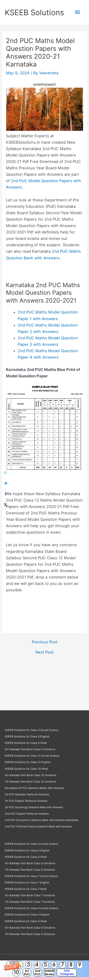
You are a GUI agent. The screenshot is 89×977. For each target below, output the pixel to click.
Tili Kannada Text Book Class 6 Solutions (30, 934)
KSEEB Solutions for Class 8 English (27, 850)
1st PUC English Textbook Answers (26, 800)
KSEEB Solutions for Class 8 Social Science (31, 843)
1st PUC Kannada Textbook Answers (27, 794)
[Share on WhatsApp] (5, 472)
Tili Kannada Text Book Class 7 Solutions (30, 901)
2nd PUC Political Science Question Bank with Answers (38, 826)
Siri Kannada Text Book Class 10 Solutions (30, 775)
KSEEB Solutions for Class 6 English (27, 914)
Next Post (44, 652)
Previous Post (44, 642)
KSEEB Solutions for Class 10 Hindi (26, 768)
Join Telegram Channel (67, 972)
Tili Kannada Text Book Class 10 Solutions (30, 781)
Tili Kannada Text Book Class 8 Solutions (30, 869)
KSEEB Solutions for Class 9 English (27, 736)
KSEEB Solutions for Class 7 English (27, 882)
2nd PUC (37, 972)
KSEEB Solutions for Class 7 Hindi (26, 889)
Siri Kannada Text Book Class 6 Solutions (30, 927)
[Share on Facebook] (5, 493)
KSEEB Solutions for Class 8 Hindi (26, 856)
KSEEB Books (49, 972)
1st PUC (27, 972)
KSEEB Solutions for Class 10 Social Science (32, 755)
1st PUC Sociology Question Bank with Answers (34, 807)
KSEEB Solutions (34, 12)
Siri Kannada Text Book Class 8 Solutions (30, 863)
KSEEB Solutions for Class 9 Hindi (26, 743)
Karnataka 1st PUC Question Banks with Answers (34, 788)
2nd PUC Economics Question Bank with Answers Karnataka (41, 820)
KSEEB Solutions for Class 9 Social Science (31, 730)
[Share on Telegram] (5, 483)
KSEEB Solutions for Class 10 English (28, 762)
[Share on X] (5, 504)
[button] (44, 968)
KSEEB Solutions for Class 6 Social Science (31, 908)
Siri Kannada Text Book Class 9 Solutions (30, 749)
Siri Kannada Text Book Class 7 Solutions (30, 895)
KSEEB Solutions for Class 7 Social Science (31, 876)
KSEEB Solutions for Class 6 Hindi (26, 921)
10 (16, 972)
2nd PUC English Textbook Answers (27, 813)
